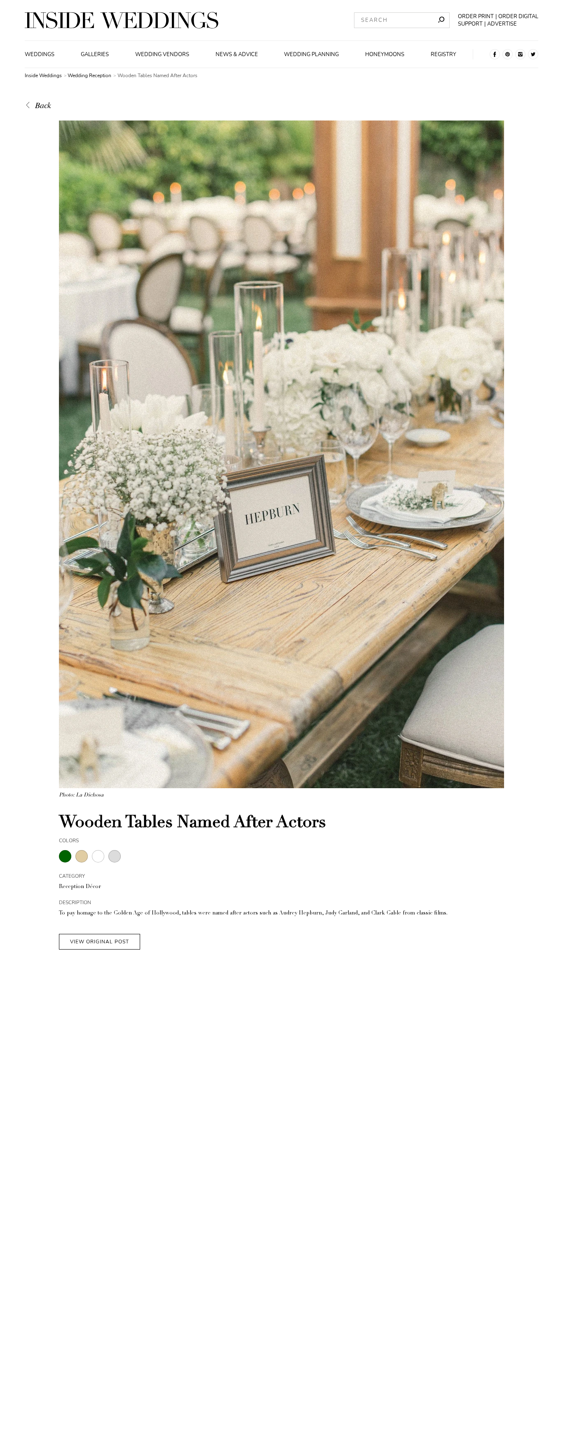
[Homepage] (121, 20)
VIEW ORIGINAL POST (99, 941)
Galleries (95, 54)
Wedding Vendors (162, 54)
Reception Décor (80, 887)
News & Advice (237, 54)
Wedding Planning (311, 54)
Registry (443, 54)
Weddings (39, 54)
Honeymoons (384, 54)
